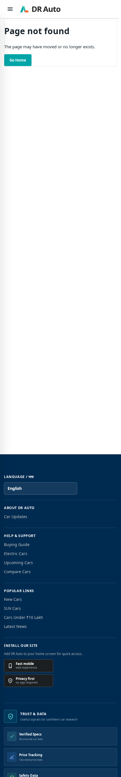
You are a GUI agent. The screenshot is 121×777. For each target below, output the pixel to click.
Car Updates (15, 516)
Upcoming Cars (18, 562)
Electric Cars (15, 553)
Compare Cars (17, 571)
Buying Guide (17, 544)
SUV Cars (12, 608)
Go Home (18, 60)
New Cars (13, 599)
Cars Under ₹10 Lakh (23, 617)
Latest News (15, 626)
